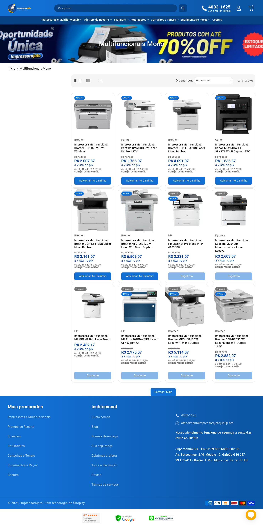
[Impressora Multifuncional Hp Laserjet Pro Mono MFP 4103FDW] (186, 210)
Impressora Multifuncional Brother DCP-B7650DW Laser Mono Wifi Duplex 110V (232, 341)
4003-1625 (188, 415)
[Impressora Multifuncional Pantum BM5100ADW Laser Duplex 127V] (139, 114)
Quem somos (100, 417)
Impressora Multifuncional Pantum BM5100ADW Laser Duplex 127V (139, 148)
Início (11, 68)
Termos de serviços (105, 484)
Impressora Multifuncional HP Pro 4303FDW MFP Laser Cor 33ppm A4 (139, 339)
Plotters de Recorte (96, 19)
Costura (13, 475)
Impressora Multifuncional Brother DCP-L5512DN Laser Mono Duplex (92, 244)
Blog (94, 427)
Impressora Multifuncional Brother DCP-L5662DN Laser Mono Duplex (186, 148)
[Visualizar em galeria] (89, 80)
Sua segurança (102, 446)
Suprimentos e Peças (194, 19)
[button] (61, 19)
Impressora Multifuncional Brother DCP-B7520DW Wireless (91, 148)
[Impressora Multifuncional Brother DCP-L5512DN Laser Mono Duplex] (92, 210)
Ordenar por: (184, 80)
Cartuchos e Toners (163, 19)
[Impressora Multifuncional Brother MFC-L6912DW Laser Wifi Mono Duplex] (139, 210)
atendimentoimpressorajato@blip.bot (207, 423)
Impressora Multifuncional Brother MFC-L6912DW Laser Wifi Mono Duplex (138, 244)
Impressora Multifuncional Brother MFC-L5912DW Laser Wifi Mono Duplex (185, 339)
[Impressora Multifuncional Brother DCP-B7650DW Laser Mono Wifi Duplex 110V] (233, 305)
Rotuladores (138, 19)
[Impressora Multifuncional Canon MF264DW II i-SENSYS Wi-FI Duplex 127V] (233, 114)
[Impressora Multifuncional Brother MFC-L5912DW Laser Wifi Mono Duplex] (186, 305)
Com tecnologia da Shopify (64, 503)
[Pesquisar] (183, 8)
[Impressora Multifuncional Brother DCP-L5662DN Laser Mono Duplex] (186, 114)
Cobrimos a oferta (104, 455)
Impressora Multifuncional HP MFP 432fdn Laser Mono (92, 337)
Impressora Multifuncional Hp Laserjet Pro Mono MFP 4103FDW (185, 244)
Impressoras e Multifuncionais (60, 19)
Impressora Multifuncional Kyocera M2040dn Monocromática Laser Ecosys (232, 245)
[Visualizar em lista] (100, 80)
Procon (96, 475)
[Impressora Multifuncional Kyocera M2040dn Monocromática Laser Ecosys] (233, 210)
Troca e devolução (104, 465)
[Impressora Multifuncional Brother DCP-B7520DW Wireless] (92, 114)
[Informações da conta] (239, 8)
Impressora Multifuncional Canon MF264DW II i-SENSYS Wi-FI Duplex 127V (232, 148)
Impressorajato (31, 503)
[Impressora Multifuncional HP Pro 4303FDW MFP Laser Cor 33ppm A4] (139, 305)
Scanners (120, 19)
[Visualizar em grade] (77, 80)
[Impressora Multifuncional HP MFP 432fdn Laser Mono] (92, 305)
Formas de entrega (104, 436)
